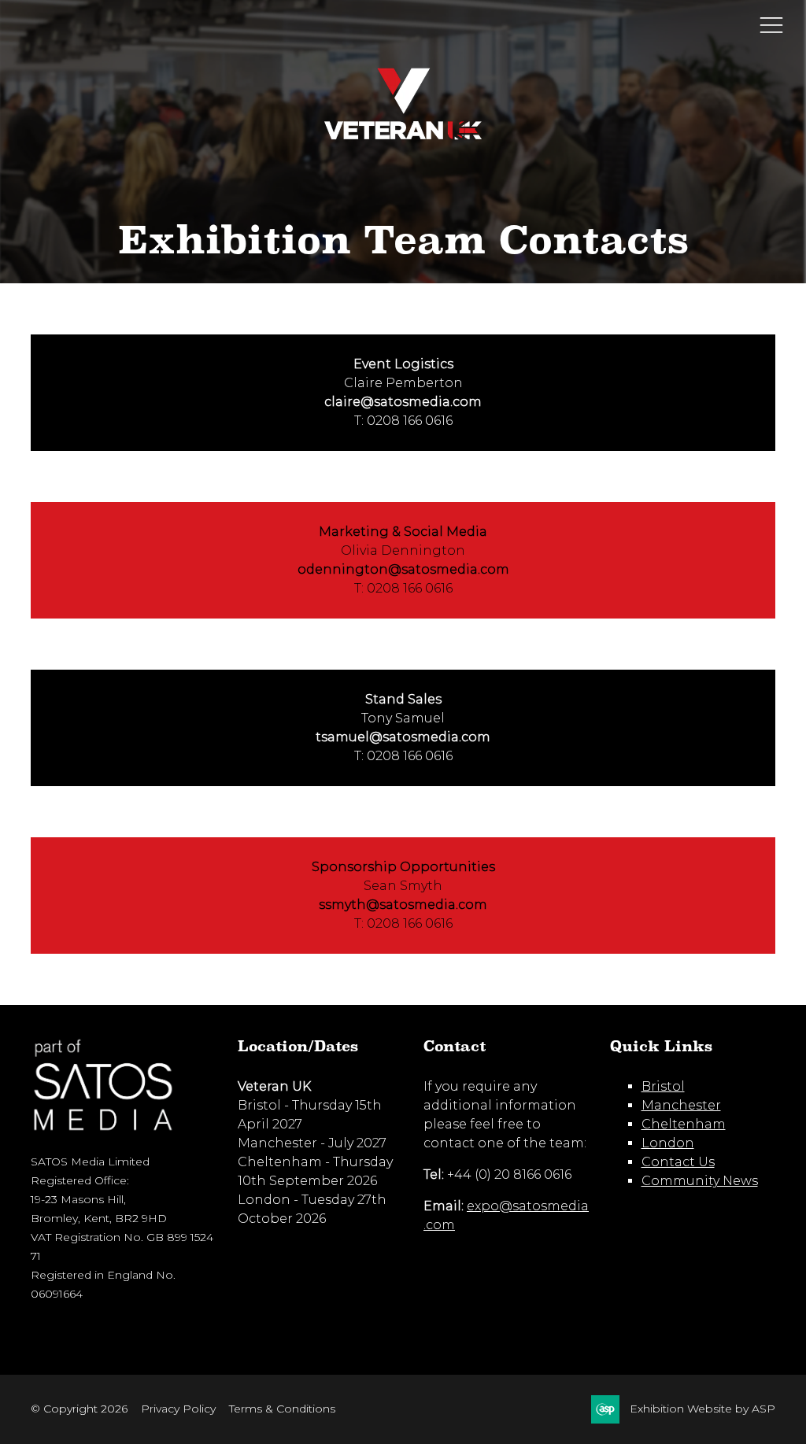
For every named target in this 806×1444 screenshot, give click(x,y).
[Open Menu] (771, 24)
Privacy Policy (178, 1409)
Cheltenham (683, 1124)
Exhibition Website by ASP (702, 1409)
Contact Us (678, 1161)
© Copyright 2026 (79, 1409)
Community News (699, 1180)
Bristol (663, 1086)
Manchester (681, 1105)
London (667, 1143)
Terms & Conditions (282, 1409)
